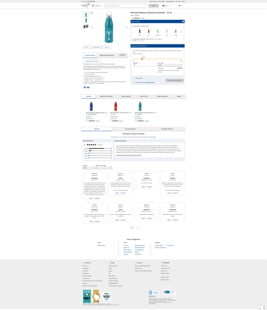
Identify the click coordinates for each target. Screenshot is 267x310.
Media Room (112, 276)
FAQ (110, 273)
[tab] (90, 55)
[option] (140, 32)
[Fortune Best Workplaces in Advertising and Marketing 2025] (87, 296)
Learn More (153, 137)
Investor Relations (87, 276)
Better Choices (127, 249)
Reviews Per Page (100, 165)
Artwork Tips (138, 268)
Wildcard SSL (152, 296)
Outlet (183, 1)
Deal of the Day (165, 279)
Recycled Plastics (139, 249)
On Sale (178, 1)
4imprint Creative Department (142, 266)
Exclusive (126, 254)
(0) (180, 6)
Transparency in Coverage (116, 286)
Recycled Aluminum (140, 245)
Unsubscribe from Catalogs (90, 286)
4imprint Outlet (165, 277)
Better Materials (128, 252)
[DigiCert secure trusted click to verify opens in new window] (154, 292)
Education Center (113, 266)
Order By (84, 165)
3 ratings (121, 121)
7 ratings (98, 121)
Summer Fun (170, 245)
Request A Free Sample (92, 61)
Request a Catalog (113, 281)
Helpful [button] (91, 198)
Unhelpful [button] (97, 198)
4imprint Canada (165, 268)
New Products (170, 1)
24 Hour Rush (153, 1)
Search (153, 5)
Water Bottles (101, 245)
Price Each (160, 63)
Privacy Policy (86, 278)
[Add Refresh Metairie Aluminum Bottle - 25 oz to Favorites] (91, 13)
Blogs (110, 271)
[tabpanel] (133, 181)
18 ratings (146, 121)
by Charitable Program (143, 271)
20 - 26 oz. (126, 245)
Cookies (85, 283)
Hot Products (161, 1)
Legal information (171, 300)
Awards (111, 268)
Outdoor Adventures (160, 247)
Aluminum (126, 247)
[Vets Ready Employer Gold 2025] (96, 296)
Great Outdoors (159, 245)
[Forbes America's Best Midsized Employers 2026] (107, 296)
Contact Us (85, 271)
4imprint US (164, 266)
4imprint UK (164, 271)
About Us (85, 266)
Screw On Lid (138, 254)
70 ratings (142, 18)
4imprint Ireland (165, 273)
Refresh (137, 252)
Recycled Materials (139, 247)
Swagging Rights (113, 283)
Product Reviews (113, 278)
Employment (86, 273)
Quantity (135, 63)
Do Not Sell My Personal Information (92, 281)
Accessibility (86, 268)
